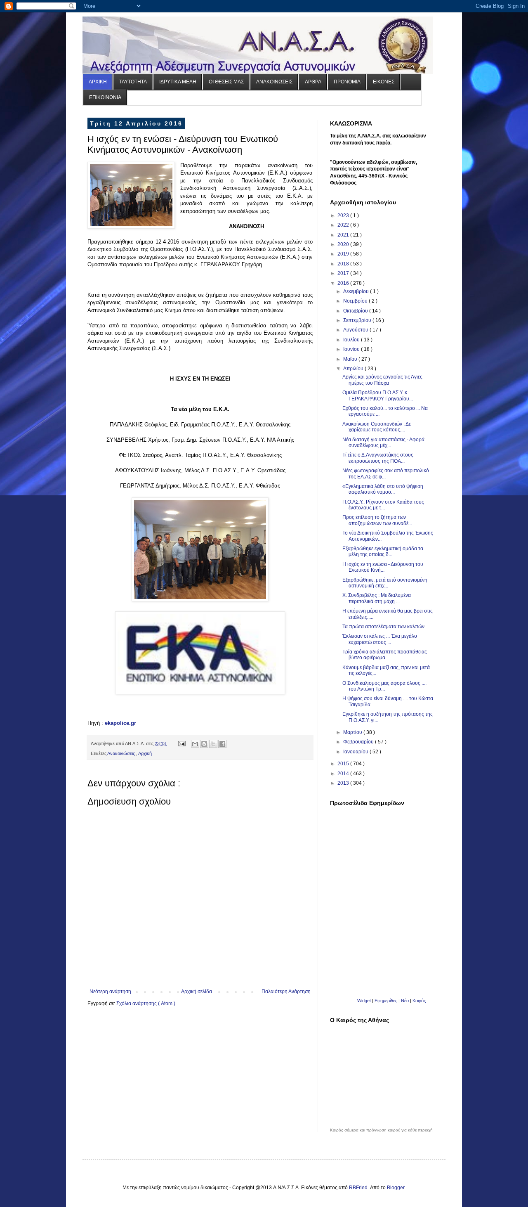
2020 (343, 244)
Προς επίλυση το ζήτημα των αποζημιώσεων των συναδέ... (377, 520)
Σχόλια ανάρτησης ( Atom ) (145, 1003)
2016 (343, 283)
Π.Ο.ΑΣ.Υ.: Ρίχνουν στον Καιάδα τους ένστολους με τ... (383, 505)
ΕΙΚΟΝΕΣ (383, 82)
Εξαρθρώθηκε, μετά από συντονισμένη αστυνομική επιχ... (384, 583)
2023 (343, 215)
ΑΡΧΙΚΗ (98, 82)
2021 (343, 235)
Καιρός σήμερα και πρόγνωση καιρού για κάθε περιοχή (381, 1130)
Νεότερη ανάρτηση (110, 991)
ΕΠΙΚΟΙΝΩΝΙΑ (105, 97)
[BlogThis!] (204, 744)
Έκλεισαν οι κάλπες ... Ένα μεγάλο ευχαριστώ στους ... (379, 639)
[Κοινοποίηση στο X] (213, 744)
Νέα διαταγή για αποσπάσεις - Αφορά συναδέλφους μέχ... (383, 442)
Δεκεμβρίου (356, 291)
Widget (364, 1000)
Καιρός (419, 1000)
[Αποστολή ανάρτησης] (181, 743)
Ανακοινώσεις (121, 753)
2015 (343, 764)
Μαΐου (350, 359)
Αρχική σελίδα (196, 991)
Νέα (405, 1000)
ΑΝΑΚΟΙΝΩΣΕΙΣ (274, 82)
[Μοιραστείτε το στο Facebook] (222, 744)
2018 (343, 264)
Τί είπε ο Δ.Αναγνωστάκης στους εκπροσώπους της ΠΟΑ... (377, 458)
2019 (343, 254)
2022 (343, 225)
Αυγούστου (356, 330)
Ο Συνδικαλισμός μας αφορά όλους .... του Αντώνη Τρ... (384, 686)
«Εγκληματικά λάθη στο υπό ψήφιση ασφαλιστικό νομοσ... (382, 489)
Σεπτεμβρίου (357, 320)
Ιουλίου (352, 340)
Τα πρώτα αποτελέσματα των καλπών (383, 627)
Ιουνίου (352, 349)
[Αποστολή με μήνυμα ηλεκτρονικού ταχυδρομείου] (195, 744)
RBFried (358, 1187)
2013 (343, 783)
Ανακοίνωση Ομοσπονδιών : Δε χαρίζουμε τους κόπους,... (376, 427)
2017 (343, 273)
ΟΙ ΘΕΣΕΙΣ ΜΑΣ (226, 82)
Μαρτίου (353, 732)
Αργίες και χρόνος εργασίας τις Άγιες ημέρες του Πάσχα (382, 380)
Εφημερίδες (386, 1000)
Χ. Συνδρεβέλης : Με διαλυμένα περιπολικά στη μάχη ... (376, 598)
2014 (343, 773)
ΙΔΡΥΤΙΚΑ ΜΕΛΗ (177, 82)
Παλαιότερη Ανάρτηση (286, 991)
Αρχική (145, 753)
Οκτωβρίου (356, 311)
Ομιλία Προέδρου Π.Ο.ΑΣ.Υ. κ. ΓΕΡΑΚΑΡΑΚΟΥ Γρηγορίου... (377, 395)
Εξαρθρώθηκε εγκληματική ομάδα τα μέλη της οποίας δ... (382, 551)
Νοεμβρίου (356, 301)
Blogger (395, 1187)
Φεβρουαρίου (359, 742)
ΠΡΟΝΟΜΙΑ (347, 82)
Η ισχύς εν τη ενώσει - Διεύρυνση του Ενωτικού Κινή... (382, 567)
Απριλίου (354, 369)
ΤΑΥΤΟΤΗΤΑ (133, 82)
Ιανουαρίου (356, 752)
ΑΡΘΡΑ (313, 82)
